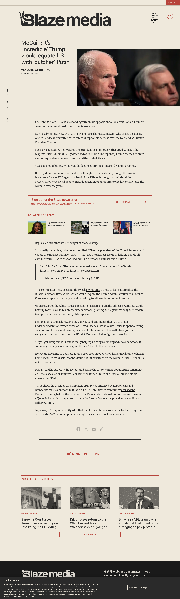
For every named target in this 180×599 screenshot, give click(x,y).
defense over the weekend (115, 138)
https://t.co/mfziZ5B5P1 (54, 270)
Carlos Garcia (29, 513)
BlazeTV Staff (78, 513)
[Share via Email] (94, 429)
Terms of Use (66, 203)
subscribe (173, 3)
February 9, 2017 (89, 278)
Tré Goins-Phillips (35, 70)
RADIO (153, 18)
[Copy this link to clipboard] (102, 429)
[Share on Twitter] (86, 429)
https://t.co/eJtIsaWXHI (84, 270)
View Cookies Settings (138, 588)
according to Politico (59, 353)
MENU (170, 15)
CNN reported (82, 314)
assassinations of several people (54, 181)
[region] (90, 588)
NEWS (153, 13)
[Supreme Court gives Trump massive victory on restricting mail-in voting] (41, 498)
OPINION (154, 15)
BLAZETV (155, 20)
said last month (97, 321)
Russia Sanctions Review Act (52, 294)
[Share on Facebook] (78, 429)
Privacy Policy (55, 203)
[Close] (176, 587)
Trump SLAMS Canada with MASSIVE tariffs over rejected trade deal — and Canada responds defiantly (141, 224)
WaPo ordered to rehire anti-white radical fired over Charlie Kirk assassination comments (56, 224)
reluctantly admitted (70, 410)
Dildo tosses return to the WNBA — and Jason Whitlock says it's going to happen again (88, 523)
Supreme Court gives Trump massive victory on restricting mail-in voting (39, 523)
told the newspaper (105, 346)
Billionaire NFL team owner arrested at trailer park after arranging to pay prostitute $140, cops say (138, 523)
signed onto (93, 289)
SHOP (153, 22)
